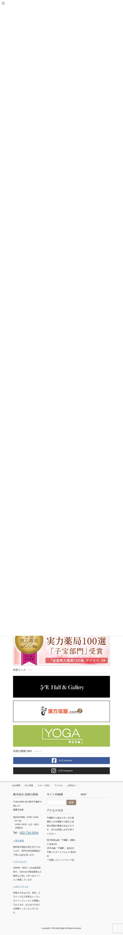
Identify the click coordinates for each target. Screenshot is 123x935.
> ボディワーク (20, 886)
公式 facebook (65, 760)
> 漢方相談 (18, 840)
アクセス (58, 785)
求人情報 (29, 785)
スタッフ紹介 (44, 785)
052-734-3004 (29, 832)
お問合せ (71, 785)
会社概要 (16, 785)
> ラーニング (19, 861)
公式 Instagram (65, 770)
